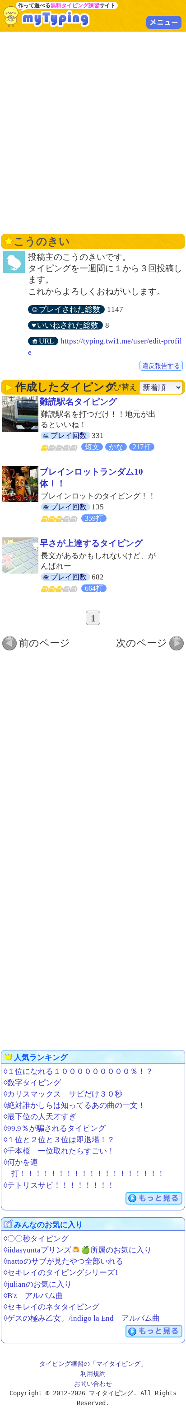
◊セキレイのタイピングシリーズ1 (61, 1272)
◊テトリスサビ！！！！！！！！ (59, 1185)
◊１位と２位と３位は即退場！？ (59, 1139)
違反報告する (161, 365)
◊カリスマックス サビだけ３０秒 (63, 1094)
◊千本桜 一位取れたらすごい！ (59, 1151)
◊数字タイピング (32, 1082)
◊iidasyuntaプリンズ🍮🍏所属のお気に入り (78, 1250)
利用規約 (93, 1373)
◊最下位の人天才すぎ (40, 1116)
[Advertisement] (93, 131)
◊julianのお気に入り (38, 1284)
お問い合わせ (93, 1383)
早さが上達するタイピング (91, 543)
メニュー (163, 22)
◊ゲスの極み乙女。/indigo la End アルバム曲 (82, 1318)
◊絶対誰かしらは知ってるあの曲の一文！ (74, 1105)
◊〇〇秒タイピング (36, 1238)
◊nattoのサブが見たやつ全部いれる (63, 1261)
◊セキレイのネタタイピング (51, 1307)
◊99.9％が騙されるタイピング (55, 1128)
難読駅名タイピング (78, 401)
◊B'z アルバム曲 (33, 1295)
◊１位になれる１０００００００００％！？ (78, 1071)
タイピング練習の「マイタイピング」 (93, 1363)
